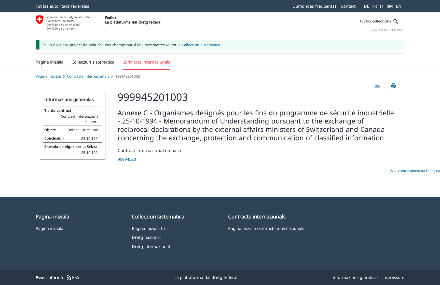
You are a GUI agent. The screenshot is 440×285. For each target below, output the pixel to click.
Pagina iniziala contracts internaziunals (266, 228)
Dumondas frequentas (315, 6)
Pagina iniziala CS (149, 228)
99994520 (127, 159)
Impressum (393, 277)
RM (390, 6)
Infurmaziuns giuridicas (356, 277)
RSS (72, 277)
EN (398, 6)
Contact (348, 6)
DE (366, 6)
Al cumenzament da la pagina (414, 171)
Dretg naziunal (146, 237)
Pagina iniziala (48, 76)
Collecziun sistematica (201, 44)
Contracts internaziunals (88, 76)
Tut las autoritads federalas (62, 6)
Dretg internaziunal (151, 246)
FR (374, 6)
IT (381, 6)
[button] (92, 62)
